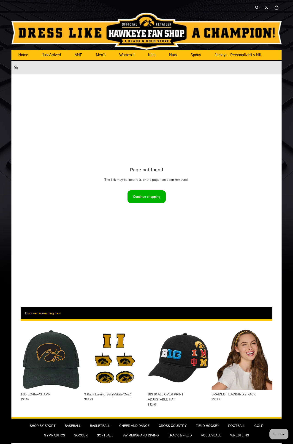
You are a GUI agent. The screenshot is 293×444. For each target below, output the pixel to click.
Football (236, 426)
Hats (173, 55)
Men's (101, 55)
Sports (195, 55)
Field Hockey (207, 426)
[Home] (16, 67)
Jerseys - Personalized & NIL (238, 55)
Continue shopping (146, 196)
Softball (105, 435)
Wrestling (239, 435)
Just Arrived (51, 55)
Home (23, 55)
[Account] (266, 8)
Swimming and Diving (140, 435)
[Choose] (202, 383)
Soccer (81, 435)
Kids (151, 55)
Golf (258, 426)
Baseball (73, 426)
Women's (126, 55)
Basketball (100, 426)
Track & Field (180, 435)
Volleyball (211, 435)
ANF (78, 55)
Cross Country (173, 426)
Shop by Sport (43, 426)
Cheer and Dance (134, 426)
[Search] (257, 8)
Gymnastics (54, 435)
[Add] (74, 383)
